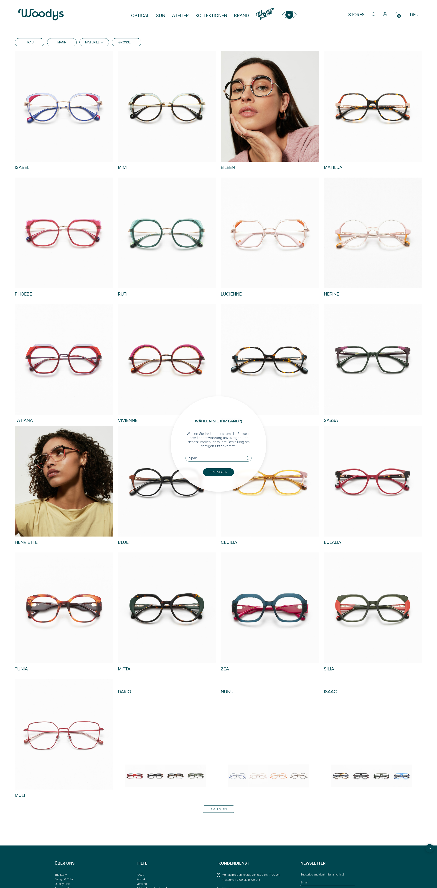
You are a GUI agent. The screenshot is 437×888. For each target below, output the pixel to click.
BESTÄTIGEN (218, 472)
